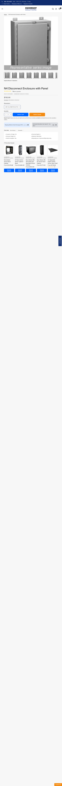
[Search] (52, 8)
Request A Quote (28, 3)
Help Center (7, 3)
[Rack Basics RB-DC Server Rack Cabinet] (42, 150)
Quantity (6, 111)
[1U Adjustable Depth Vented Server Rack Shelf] (53, 150)
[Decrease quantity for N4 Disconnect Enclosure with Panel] (5, 114)
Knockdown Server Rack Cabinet (7, 161)
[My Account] (56, 8)
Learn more (25, 124)
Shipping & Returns (17, 3)
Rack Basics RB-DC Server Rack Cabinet (41, 161)
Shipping (6, 100)
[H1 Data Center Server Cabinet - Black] (20, 150)
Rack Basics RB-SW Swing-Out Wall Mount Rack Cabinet (30, 162)
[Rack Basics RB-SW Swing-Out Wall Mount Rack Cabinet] (31, 150)
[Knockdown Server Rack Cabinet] (9, 150)
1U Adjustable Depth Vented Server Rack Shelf (52, 161)
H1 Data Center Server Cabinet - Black (19, 161)
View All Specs (13, 130)
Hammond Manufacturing (8, 158)
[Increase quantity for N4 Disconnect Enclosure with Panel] (10, 114)
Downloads (20, 130)
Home (5, 14)
